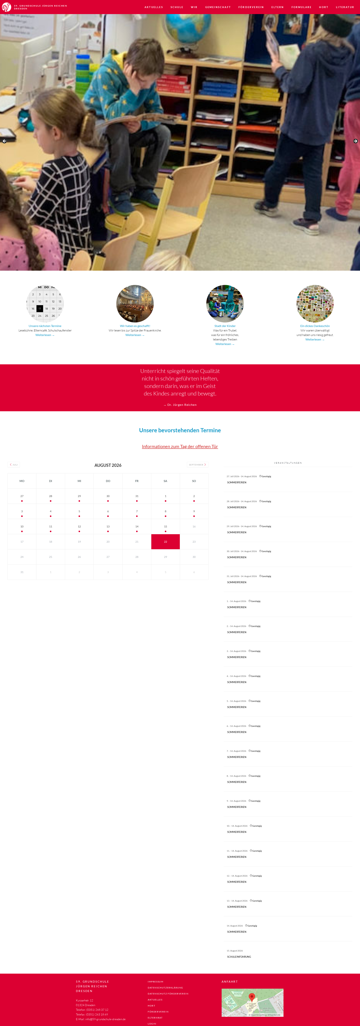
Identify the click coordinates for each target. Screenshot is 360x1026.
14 (136, 526)
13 (108, 526)
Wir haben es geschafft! (135, 326)
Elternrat (155, 1017)
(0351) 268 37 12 (97, 1010)
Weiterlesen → (45, 335)
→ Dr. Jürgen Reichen (180, 404)
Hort (323, 7)
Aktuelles (154, 7)
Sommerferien (236, 482)
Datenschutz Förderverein (168, 993)
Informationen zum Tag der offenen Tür (180, 446)
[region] (180, 142)
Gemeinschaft (218, 7)
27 (21, 496)
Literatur (345, 7)
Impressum (155, 981)
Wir (194, 7)
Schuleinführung (239, 956)
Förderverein (251, 7)
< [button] (5, 141)
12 (79, 526)
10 (21, 526)
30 (108, 496)
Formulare (302, 7)
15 (165, 526)
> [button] (355, 141)
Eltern (278, 7)
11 (50, 526)
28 (50, 496)
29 (79, 496)
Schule (177, 7)
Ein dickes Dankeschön (315, 326)
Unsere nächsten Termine (45, 326)
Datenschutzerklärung (165, 987)
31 (136, 496)
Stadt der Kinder (225, 326)
